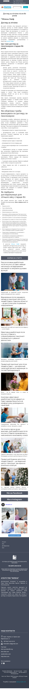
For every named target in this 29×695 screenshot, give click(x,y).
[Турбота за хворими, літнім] (8, 527)
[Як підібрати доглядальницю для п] (21, 514)
